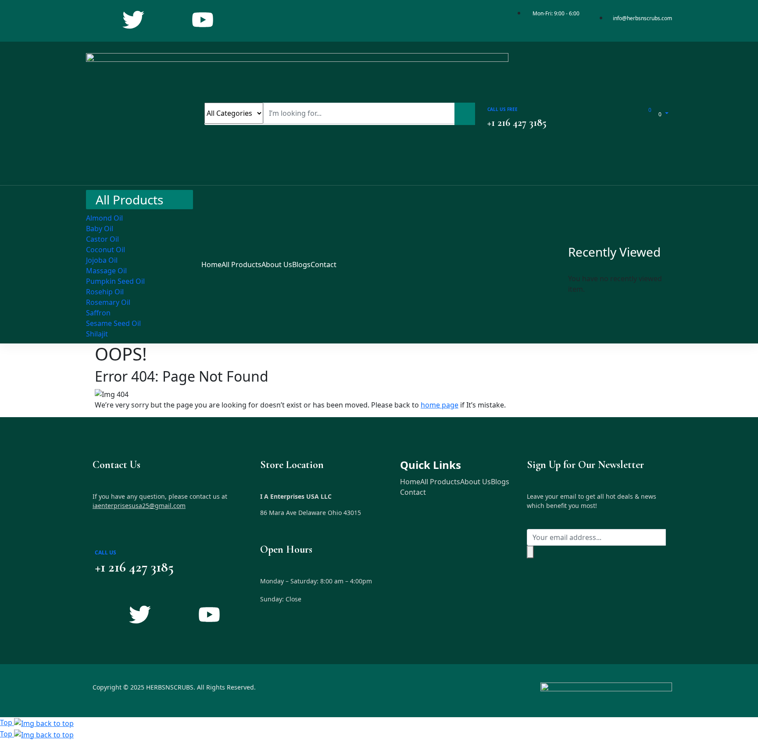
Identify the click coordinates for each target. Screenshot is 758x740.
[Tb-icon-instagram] (168, 20)
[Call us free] (493, 97)
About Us (475, 481)
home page (439, 405)
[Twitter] (133, 20)
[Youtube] (203, 20)
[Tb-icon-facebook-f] (99, 20)
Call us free (502, 109)
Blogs (500, 481)
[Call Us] (103, 539)
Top (7, 722)
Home (410, 481)
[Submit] (530, 552)
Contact (413, 492)
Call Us (105, 552)
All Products (440, 481)
